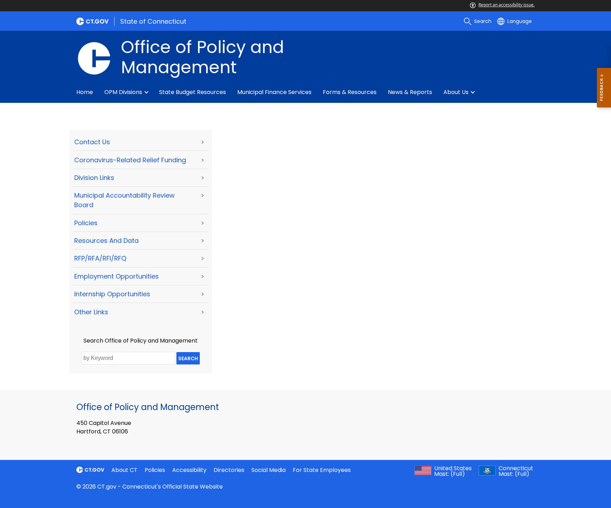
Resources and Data (106, 240)
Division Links (94, 177)
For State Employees (322, 470)
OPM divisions (123, 92)
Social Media (268, 470)
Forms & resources (350, 92)
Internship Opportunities (112, 294)
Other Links (91, 312)
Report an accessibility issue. (506, 5)
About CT (124, 470)
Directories (229, 470)
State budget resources (192, 92)
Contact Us (92, 142)
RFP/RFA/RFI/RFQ (100, 258)
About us (456, 92)
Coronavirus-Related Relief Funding (130, 160)
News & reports (410, 92)
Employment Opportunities (116, 276)
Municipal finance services (274, 92)
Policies (86, 222)
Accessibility (189, 470)
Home (84, 92)
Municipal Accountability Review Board (124, 200)
